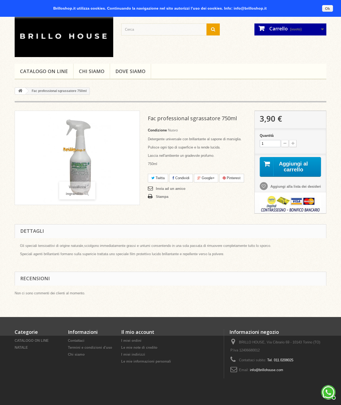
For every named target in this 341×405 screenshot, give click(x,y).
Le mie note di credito (139, 348)
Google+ (208, 178)
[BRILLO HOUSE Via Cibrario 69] (64, 35)
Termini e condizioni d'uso (90, 348)
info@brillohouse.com (266, 370)
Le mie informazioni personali (146, 361)
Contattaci (76, 341)
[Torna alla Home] (20, 91)
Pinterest (233, 178)
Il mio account (137, 332)
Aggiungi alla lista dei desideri (295, 187)
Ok (327, 8)
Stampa (162, 197)
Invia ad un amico (170, 189)
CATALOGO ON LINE (44, 71)
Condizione (157, 130)
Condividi (181, 178)
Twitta (160, 178)
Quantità (267, 136)
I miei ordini (131, 341)
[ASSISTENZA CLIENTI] (327, 391)
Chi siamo (91, 71)
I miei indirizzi (133, 354)
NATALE (21, 348)
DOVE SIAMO (130, 71)
